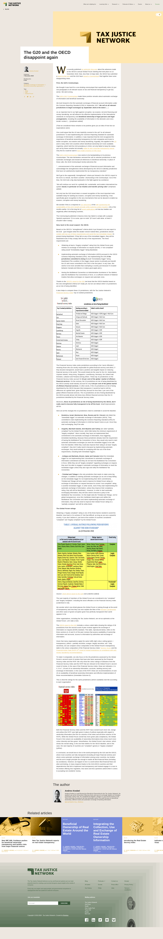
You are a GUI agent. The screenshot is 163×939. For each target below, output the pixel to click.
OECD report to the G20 (68, 625)
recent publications (88, 209)
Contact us (114, 881)
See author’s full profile (74, 802)
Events (140, 4)
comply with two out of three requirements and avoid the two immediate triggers (84, 234)
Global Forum (29, 93)
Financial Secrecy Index (64, 293)
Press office (114, 884)
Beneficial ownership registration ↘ (34, 86)
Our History (88, 888)
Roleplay (65, 915)
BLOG (7, 9)
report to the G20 (64, 76)
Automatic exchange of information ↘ (35, 84)
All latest (87, 884)
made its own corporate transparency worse (98, 148)
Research (114, 4)
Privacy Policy (128, 884)
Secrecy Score (106, 648)
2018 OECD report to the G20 (72, 594)
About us (147, 4)
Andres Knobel (34, 71)
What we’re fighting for (89, 4)
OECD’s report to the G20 (75, 281)
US (115, 141)
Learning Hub (103, 4)
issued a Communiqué (91, 76)
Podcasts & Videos (128, 4)
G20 (26, 92)
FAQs (99, 888)
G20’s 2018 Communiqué (69, 155)
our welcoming (86, 205)
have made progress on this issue (89, 151)
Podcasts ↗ (101, 881)
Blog (26, 91)
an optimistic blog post (89, 69)
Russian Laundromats (108, 609)
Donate (157, 4)
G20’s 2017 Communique (69, 96)
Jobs (112, 888)
